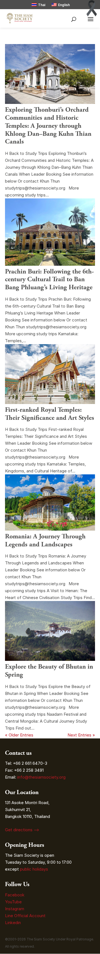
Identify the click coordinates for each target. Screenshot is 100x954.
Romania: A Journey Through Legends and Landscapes (45, 540)
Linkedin (13, 922)
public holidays (34, 869)
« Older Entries (19, 735)
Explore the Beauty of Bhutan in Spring (49, 671)
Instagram (15, 908)
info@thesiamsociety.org (41, 777)
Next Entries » (81, 735)
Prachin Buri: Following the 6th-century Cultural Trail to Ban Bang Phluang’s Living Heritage (49, 279)
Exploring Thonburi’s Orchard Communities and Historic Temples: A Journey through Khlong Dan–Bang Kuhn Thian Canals (48, 126)
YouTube (13, 901)
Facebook (14, 894)
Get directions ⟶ (22, 829)
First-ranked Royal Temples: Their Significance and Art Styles (49, 414)
